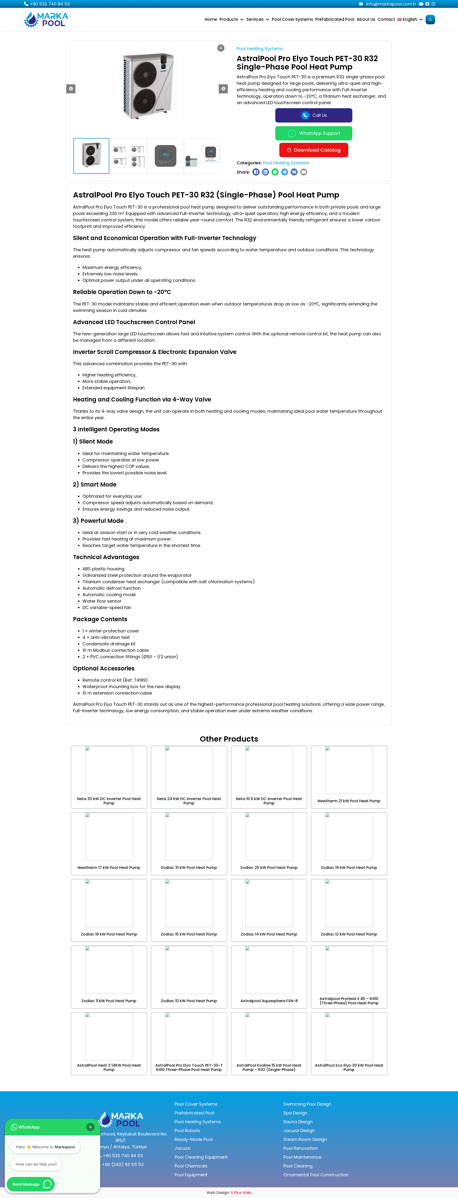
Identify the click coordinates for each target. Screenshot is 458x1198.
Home (211, 19)
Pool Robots (187, 1131)
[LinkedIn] (265, 172)
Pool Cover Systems (292, 19)
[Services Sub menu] (267, 19)
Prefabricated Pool (334, 19)
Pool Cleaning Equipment (201, 1157)
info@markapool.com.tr (391, 4)
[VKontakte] (294, 172)
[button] (223, 88)
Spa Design (295, 1113)
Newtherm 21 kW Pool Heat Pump (349, 801)
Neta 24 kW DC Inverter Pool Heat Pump (189, 801)
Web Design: (229, 1192)
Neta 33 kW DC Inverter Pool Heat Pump (109, 801)
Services (255, 19)
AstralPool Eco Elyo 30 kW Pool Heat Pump (349, 1067)
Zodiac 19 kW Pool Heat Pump (349, 867)
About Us (366, 19)
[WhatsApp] (275, 172)
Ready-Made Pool (194, 1139)
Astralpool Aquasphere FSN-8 (269, 1001)
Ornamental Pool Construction (315, 1175)
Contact (386, 19)
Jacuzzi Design (299, 1131)
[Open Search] (430, 19)
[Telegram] (284, 172)
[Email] (303, 172)
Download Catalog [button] (317, 150)
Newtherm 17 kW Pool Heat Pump (109, 867)
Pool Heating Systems (260, 49)
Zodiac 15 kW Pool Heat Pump (189, 934)
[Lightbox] (220, 48)
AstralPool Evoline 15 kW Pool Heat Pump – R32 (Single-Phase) (269, 1067)
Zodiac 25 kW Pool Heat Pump (269, 867)
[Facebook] (427, 4)
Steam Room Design (305, 1139)
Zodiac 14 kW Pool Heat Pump (269, 934)
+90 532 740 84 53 (50, 4)
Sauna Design (297, 1122)
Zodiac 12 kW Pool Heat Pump (349, 934)
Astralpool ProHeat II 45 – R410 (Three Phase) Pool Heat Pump (349, 1001)
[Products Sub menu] (242, 19)
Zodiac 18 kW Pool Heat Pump (109, 934)
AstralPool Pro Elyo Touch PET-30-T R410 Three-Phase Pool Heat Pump (189, 1067)
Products (228, 19)
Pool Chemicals (191, 1166)
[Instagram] (433, 4)
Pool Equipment (191, 1175)
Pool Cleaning (297, 1166)
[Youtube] (361, 4)
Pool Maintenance (302, 1157)
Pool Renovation (300, 1148)
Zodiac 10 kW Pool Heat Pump (189, 1001)
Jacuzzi (182, 1148)
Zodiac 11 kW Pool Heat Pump (108, 1001)
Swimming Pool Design (307, 1104)
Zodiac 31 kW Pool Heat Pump (189, 867)
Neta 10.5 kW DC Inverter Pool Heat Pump (269, 801)
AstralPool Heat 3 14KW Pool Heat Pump (109, 1067)
